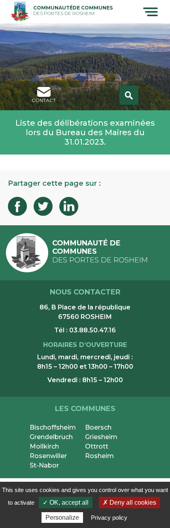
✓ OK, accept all (66, 502)
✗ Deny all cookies (129, 502)
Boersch (98, 427)
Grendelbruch (51, 437)
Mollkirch (44, 446)
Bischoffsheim (53, 427)
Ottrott (96, 446)
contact (44, 100)
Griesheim (101, 437)
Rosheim (99, 456)
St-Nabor (44, 465)
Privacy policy (109, 517)
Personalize (62, 517)
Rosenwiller (48, 456)
